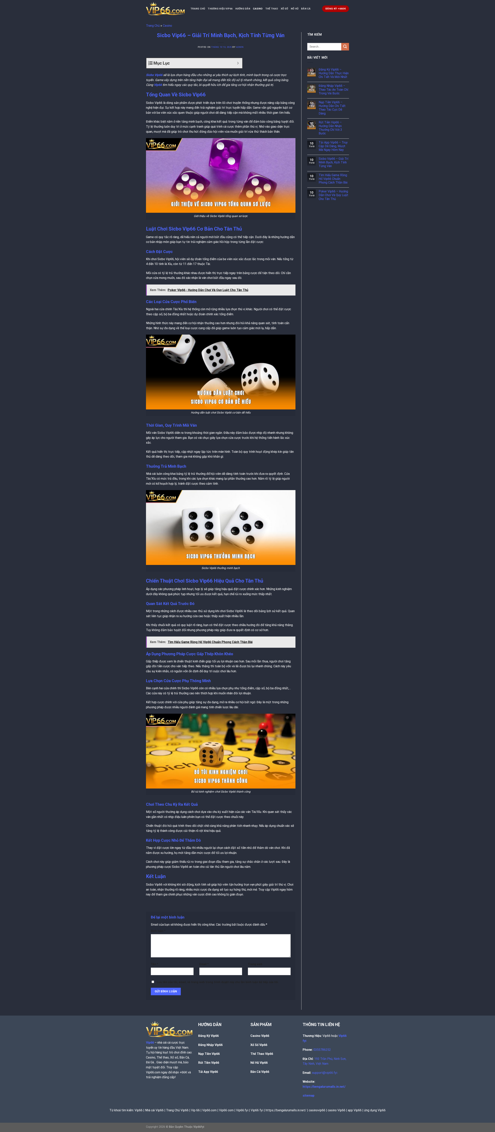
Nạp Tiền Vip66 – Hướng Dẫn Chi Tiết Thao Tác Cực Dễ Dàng (332, 107)
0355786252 (322, 1050)
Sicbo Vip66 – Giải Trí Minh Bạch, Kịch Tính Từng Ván (333, 162)
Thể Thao (271, 8)
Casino (258, 8)
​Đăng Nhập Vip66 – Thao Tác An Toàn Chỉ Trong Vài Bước (333, 89)
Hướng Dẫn (242, 8)
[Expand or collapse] (238, 63)
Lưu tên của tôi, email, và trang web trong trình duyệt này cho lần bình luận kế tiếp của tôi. (218, 982)
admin (240, 47)
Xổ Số (284, 8)
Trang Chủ (197, 8)
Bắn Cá (306, 8)
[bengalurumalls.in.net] (165, 8)
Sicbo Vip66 (154, 75)
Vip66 (158, 85)
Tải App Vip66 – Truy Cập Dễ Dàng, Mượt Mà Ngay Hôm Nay (333, 146)
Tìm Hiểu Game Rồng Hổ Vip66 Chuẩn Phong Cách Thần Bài (333, 178)
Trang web (255, 964)
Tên (154, 964)
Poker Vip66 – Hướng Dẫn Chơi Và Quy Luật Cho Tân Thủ (333, 195)
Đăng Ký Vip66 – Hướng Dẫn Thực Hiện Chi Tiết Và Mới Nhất (334, 73)
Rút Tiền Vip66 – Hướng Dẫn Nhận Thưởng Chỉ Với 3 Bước (330, 127)
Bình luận (158, 931)
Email (204, 964)
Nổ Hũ (294, 8)
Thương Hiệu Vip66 (220, 8)
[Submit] (345, 46)
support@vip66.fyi (324, 1073)
